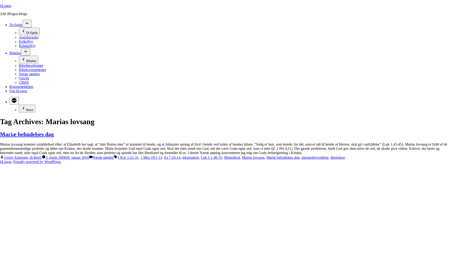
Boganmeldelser (21, 87)
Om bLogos (18, 91)
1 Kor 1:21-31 (128, 157)
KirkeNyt (26, 42)
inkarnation (190, 157)
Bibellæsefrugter (31, 65)
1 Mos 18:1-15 (151, 157)
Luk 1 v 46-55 (211, 157)
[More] (14, 101)
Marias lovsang (253, 157)
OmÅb (24, 78)
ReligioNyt (27, 46)
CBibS (24, 82)
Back (29, 110)
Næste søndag (29, 74)
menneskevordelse (315, 157)
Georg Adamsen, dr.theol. (23, 157)
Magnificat (232, 157)
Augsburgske (29, 37)
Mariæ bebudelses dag (27, 134)
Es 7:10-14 (172, 157)
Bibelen (15, 53)
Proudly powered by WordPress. (37, 162)
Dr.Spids (15, 25)
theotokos (337, 157)
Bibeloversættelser (32, 70)
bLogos (5, 6)
